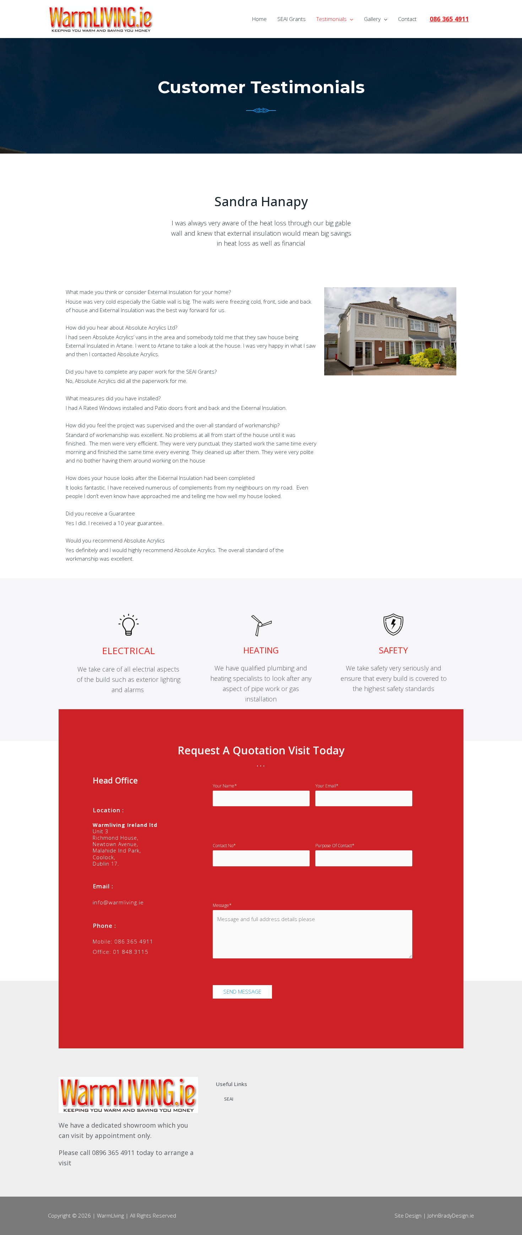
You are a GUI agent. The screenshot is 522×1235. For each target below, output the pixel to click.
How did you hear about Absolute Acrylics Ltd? (121, 327)
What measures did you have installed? (113, 398)
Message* (222, 905)
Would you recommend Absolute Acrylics (115, 540)
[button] (191, 292)
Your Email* (326, 786)
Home (259, 18)
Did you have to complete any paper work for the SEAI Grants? (141, 371)
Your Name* (225, 786)
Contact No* (224, 846)
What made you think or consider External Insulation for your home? (148, 291)
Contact (407, 18)
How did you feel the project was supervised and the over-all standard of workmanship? (172, 425)
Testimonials (331, 18)
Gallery (372, 18)
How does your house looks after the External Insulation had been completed (160, 477)
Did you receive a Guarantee (100, 513)
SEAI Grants (291, 18)
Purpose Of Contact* (334, 846)
